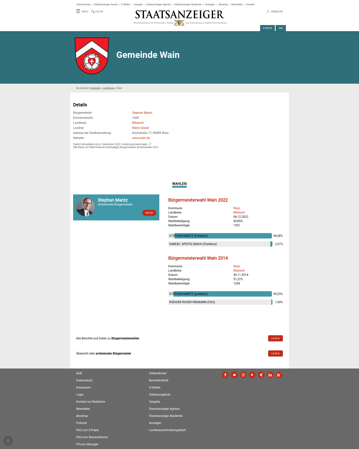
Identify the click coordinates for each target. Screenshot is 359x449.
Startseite (95, 88)
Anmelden (277, 11)
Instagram (243, 375)
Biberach (138, 123)
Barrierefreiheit (158, 380)
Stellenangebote (159, 394)
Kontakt (250, 4)
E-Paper (267, 28)
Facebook (225, 375)
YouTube (252, 375)
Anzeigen (210, 4)
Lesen (275, 338)
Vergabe (138, 4)
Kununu (279, 375)
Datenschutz (84, 380)
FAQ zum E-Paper (87, 430)
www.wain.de (141, 138)
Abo (281, 28)
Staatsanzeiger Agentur (158, 4)
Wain (236, 208)
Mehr (149, 212)
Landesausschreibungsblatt (167, 430)
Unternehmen (83, 4)
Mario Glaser (140, 128)
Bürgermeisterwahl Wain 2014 (198, 258)
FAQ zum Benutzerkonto (92, 437)
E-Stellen (125, 4)
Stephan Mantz (142, 112)
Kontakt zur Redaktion (90, 401)
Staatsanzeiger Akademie (188, 4)
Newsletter (237, 4)
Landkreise (108, 88)
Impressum (83, 387)
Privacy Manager (87, 444)
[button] (8, 441)
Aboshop (223, 4)
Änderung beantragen (135, 144)
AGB (79, 373)
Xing (261, 375)
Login (80, 394)
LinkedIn (270, 375)
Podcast (81, 423)
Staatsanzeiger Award (105, 4)
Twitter (234, 375)
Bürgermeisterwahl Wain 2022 (198, 200)
